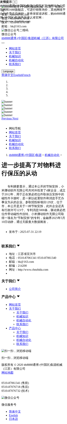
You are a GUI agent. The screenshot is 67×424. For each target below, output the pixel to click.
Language (8, 71)
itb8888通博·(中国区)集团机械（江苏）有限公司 (32, 38)
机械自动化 (16, 60)
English (17, 75)
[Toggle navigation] (2, 42)
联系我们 (15, 64)
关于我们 (15, 52)
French (26, 75)
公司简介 (15, 288)
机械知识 (15, 56)
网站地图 (7, 372)
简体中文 (7, 75)
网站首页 (15, 48)
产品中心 (15, 328)
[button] (6, 118)
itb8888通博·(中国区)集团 (25, 155)
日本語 (13, 418)
